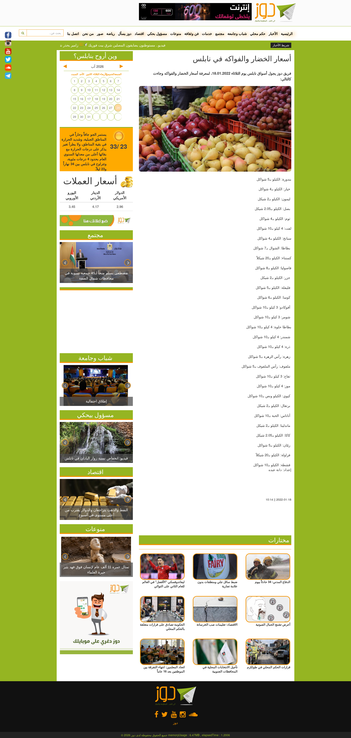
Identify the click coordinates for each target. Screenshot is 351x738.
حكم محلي (257, 33)
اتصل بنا (73, 33)
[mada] (195, 10)
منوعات (175, 33)
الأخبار (273, 33)
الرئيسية (287, 33)
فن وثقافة (191, 33)
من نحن (88, 33)
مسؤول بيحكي (95, 414)
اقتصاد (139, 33)
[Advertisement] (96, 320)
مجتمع (219, 33)
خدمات (207, 33)
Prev (65, 262)
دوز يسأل (124, 33)
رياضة (110, 33)
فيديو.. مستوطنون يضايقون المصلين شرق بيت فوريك (148, 45)
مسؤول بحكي (157, 33)
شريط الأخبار (281, 45)
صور (100, 33)
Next (127, 262)
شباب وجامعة (237, 33)
